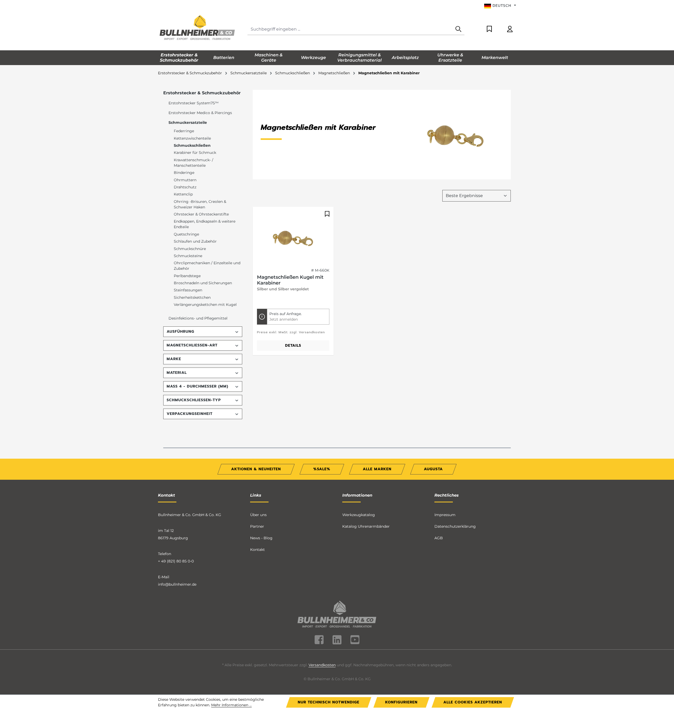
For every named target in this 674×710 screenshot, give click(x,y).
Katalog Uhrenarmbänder (366, 526)
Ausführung (180, 331)
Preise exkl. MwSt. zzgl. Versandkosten (291, 332)
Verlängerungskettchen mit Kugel (205, 304)
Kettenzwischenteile (192, 138)
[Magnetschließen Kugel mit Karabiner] (293, 237)
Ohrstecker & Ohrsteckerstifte (201, 214)
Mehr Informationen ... (231, 705)
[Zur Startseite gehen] (197, 28)
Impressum (444, 514)
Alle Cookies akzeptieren (472, 702)
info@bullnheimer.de (177, 584)
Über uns (258, 514)
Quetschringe (186, 234)
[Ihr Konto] (510, 29)
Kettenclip (183, 194)
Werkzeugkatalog (358, 514)
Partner (257, 526)
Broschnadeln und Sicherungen (203, 283)
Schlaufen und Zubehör (195, 241)
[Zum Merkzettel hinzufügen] (326, 214)
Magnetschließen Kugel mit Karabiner (290, 280)
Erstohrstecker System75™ (193, 103)
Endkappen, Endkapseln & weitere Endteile (204, 224)
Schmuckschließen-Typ (194, 400)
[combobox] (350, 29)
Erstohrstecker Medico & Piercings (200, 112)
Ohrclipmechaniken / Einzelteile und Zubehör (207, 266)
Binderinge (184, 172)
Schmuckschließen (192, 145)
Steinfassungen (188, 290)
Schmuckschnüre (190, 248)
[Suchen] (458, 29)
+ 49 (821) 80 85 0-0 (176, 561)
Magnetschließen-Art (192, 345)
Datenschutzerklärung (455, 526)
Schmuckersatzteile (187, 122)
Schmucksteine (188, 255)
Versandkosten (322, 665)
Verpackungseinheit (189, 414)
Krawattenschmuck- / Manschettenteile (193, 163)
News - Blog (261, 538)
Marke (174, 359)
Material (177, 372)
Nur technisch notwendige (328, 702)
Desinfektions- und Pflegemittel (197, 318)
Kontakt (257, 549)
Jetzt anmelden (283, 319)
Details (293, 345)
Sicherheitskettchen (192, 297)
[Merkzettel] (489, 29)
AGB (438, 538)
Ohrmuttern (185, 180)
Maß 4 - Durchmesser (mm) (197, 386)
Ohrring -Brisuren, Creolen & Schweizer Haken (200, 204)
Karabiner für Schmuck (195, 152)
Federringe (184, 131)
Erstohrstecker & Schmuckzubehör (202, 92)
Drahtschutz (185, 187)
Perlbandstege (187, 275)
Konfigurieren (401, 702)
